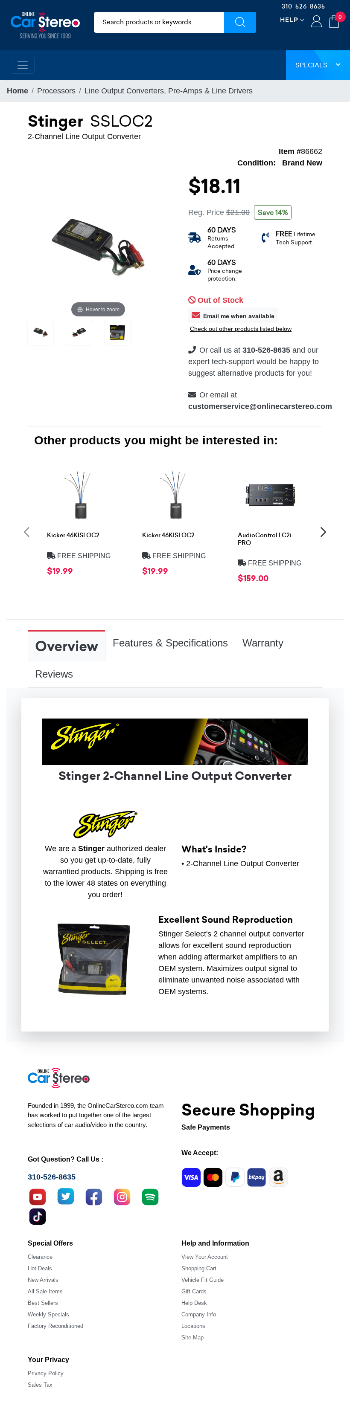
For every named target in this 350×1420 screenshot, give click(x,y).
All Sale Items (45, 1291)
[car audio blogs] (150, 1196)
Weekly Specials (48, 1314)
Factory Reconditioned (55, 1326)
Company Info (198, 1314)
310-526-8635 (303, 6)
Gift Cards (194, 1291)
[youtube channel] (37, 1196)
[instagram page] (122, 1196)
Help (289, 19)
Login (316, 22)
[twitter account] (66, 1196)
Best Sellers (43, 1303)
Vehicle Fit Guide (202, 1280)
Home (17, 91)
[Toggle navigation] (23, 65)
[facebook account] (94, 1196)
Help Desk (194, 1303)
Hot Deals (40, 1268)
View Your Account (204, 1257)
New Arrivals (43, 1280)
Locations (193, 1326)
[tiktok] (37, 1215)
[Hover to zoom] (98, 248)
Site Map (192, 1337)
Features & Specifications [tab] (170, 643)
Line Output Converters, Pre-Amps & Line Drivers (169, 91)
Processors (56, 91)
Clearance (40, 1257)
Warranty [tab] (262, 643)
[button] (26, 531)
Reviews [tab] (54, 674)
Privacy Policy (46, 1373)
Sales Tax (40, 1385)
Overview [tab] (66, 646)
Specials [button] (311, 65)
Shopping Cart (198, 1268)
